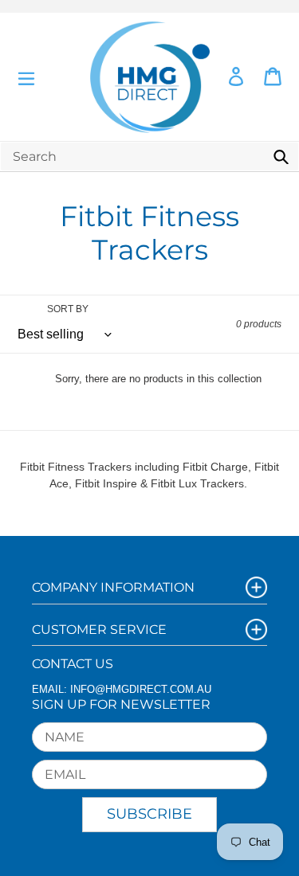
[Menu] (26, 77)
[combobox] (149, 156)
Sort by (68, 309)
